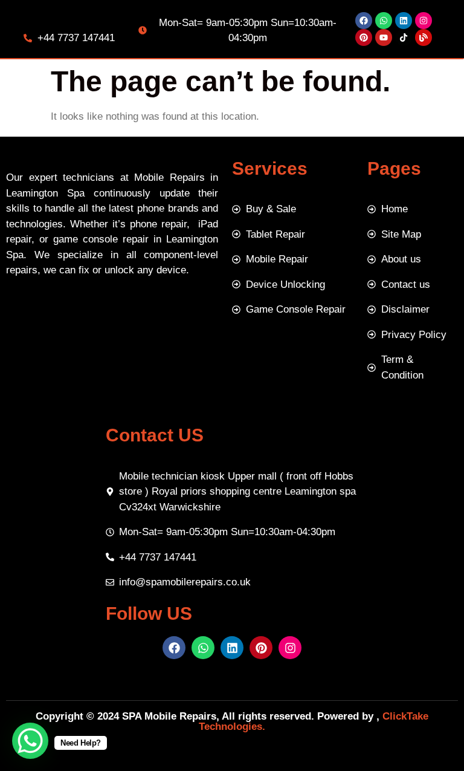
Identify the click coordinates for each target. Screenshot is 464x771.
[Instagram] (423, 20)
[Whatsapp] (383, 20)
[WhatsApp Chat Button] (30, 741)
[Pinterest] (363, 37)
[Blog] (423, 37)
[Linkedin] (403, 20)
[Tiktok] (403, 37)
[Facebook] (363, 20)
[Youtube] (383, 37)
